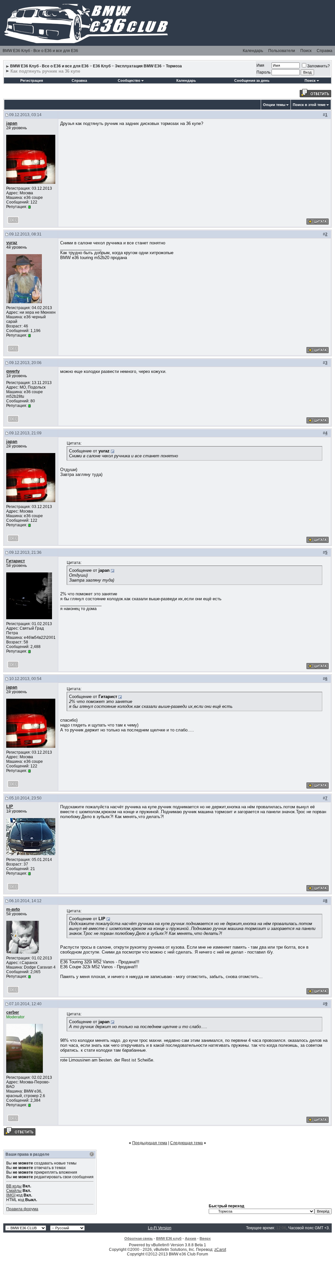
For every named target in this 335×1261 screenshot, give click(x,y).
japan (11, 123)
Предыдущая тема (149, 1143)
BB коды (14, 1186)
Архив (190, 1238)
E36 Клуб (102, 66)
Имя (260, 65)
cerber (12, 1012)
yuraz (11, 242)
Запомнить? (318, 66)
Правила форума (22, 1209)
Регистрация (31, 80)
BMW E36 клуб (169, 1238)
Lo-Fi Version (159, 1228)
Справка (324, 50)
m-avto (13, 909)
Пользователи (281, 50)
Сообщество (129, 80)
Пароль (263, 72)
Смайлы (14, 1190)
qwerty (13, 371)
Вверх (205, 1238)
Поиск (305, 50)
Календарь (253, 50)
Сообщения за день (252, 80)
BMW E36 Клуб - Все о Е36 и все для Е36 (40, 50)
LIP (9, 806)
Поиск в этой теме (309, 105)
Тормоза (174, 66)
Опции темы (274, 105)
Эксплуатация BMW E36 (138, 66)
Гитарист (15, 560)
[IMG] (10, 1195)
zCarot (220, 1249)
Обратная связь (138, 1238)
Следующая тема (186, 1143)
